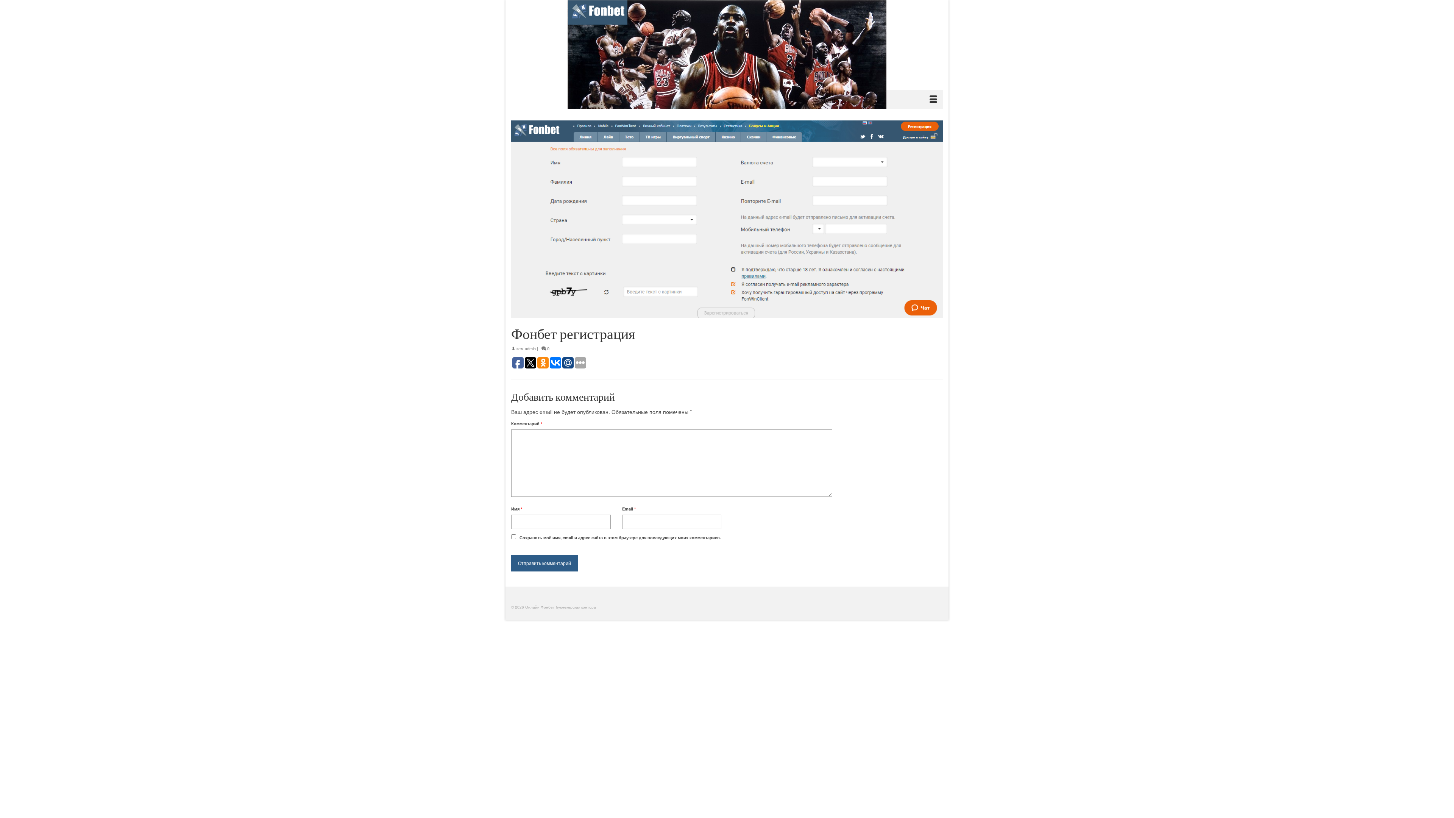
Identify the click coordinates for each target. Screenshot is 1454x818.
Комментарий (526, 423)
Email (629, 509)
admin (530, 348)
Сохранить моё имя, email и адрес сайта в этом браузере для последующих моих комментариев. (620, 537)
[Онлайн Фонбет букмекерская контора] (727, 54)
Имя (516, 509)
